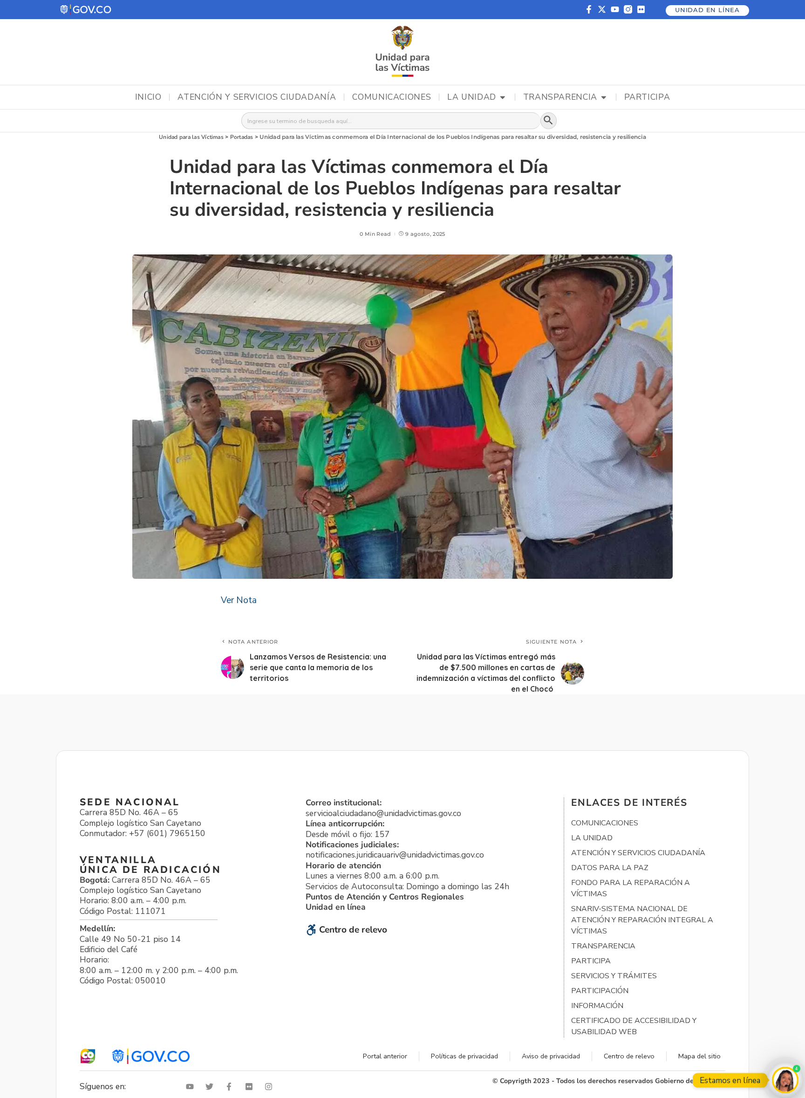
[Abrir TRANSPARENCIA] (604, 97)
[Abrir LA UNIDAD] (502, 97)
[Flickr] (641, 9)
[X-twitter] (602, 9)
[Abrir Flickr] (251, 1087)
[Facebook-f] (589, 9)
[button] (86, 9)
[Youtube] (615, 9)
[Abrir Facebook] (231, 1087)
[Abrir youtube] (192, 1087)
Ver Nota (239, 600)
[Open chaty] (785, 1080)
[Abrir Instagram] (271, 1087)
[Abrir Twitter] (211, 1087)
